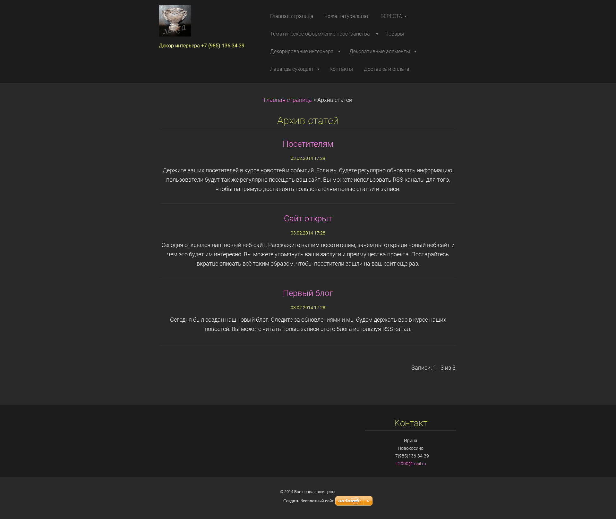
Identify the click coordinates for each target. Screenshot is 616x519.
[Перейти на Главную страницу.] (205, 22)
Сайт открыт (308, 218)
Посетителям (308, 144)
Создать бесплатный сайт (308, 500)
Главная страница (288, 100)
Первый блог (308, 293)
